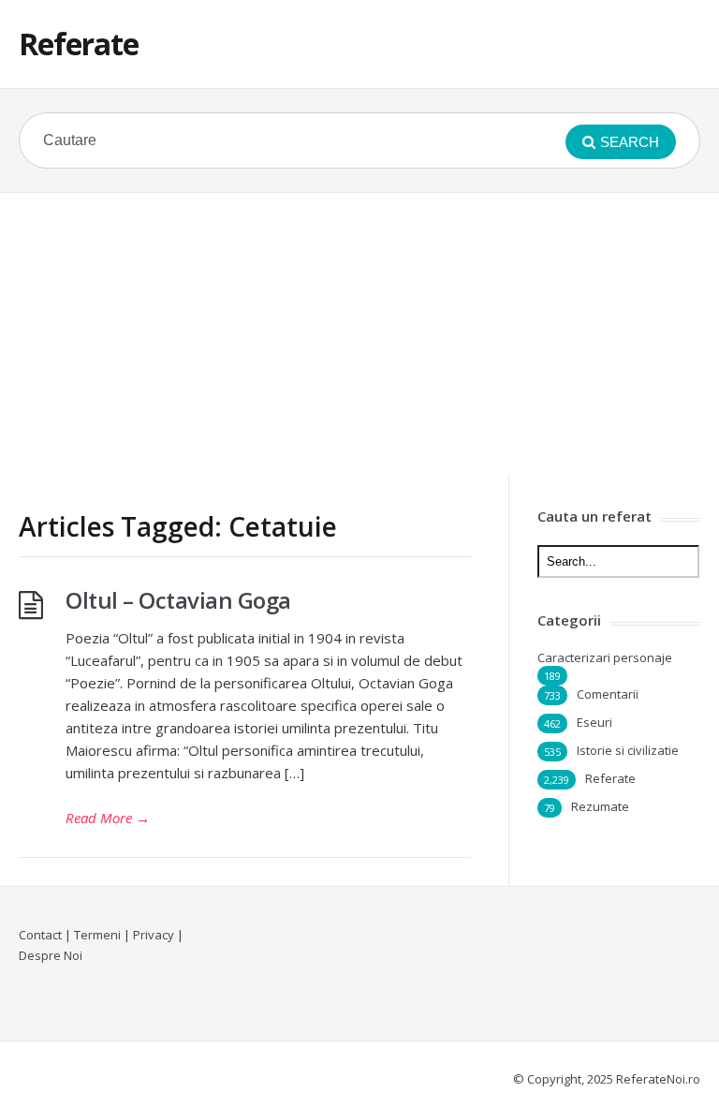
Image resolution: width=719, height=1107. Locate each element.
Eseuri (594, 722)
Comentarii (607, 694)
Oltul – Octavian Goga (178, 599)
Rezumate (600, 806)
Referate (79, 43)
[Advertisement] (359, 333)
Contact (40, 934)
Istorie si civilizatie (628, 750)
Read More (108, 817)
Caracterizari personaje (604, 657)
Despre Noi (50, 955)
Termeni (97, 934)
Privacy (153, 934)
